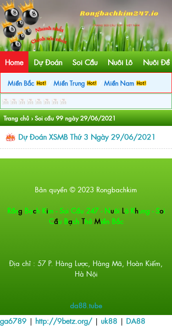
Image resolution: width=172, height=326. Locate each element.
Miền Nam (120, 82)
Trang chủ (16, 118)
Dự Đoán (48, 61)
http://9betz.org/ (63, 320)
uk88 (109, 320)
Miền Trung (70, 82)
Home (14, 61)
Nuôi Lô (120, 61)
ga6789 (13, 320)
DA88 (135, 320)
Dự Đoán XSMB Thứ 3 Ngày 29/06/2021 (87, 136)
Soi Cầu (85, 61)
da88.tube (86, 305)
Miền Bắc (22, 82)
